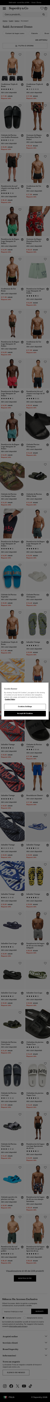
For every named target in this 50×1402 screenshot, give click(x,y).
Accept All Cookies (25, 713)
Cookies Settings (25, 706)
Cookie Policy (10, 699)
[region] (25, 701)
